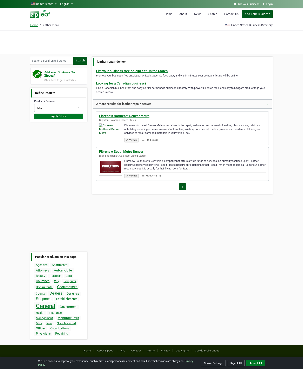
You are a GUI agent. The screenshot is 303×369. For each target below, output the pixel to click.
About (183, 14)
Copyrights (182, 350)
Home (168, 14)
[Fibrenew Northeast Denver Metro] (111, 132)
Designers (73, 293)
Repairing (61, 333)
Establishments (67, 299)
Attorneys (42, 270)
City (56, 281)
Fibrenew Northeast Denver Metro (124, 116)
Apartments (59, 265)
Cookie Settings (213, 363)
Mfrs (39, 323)
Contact (136, 350)
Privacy (165, 350)
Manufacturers (68, 318)
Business (55, 275)
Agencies (41, 265)
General (45, 306)
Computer (69, 281)
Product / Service (44, 101)
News (197, 14)
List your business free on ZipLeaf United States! (132, 71)
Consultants (44, 287)
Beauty (40, 276)
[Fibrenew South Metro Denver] (111, 168)
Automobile (63, 270)
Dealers (56, 293)
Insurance (55, 312)
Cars (69, 275)
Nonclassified (66, 323)
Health (40, 312)
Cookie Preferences (207, 350)
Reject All (236, 363)
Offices (41, 328)
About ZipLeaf (105, 350)
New (49, 323)
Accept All (256, 363)
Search (212, 14)
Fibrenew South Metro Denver (121, 152)
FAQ (122, 350)
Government (69, 307)
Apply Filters (58, 116)
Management (44, 318)
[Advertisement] (151, 41)
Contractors (67, 286)
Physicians (43, 333)
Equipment (44, 299)
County (40, 293)
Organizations (59, 328)
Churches (42, 281)
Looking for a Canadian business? (121, 83)
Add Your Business (257, 14)
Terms (151, 350)
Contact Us (231, 14)
